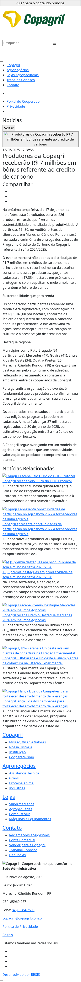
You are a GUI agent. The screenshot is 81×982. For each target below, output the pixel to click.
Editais (7, 935)
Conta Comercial (22, 840)
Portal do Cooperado (23, 101)
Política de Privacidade (20, 926)
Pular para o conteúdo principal (40, 3)
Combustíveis (19, 814)
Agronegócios (13, 27)
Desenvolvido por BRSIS (21, 974)
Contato (37, 32)
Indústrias (17, 788)
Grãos (14, 778)
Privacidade (53, 14)
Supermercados (21, 804)
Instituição (17, 752)
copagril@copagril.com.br (22, 918)
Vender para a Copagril (27, 845)
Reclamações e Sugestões (29, 835)
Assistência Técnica (24, 773)
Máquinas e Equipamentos (30, 819)
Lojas (8, 796)
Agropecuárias (20, 809)
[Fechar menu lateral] (1, 61)
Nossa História (20, 747)
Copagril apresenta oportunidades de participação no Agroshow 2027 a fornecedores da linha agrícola (39, 529)
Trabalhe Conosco (16, 32)
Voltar (9, 128)
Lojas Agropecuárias (40, 27)
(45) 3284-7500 (23, 910)
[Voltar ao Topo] (1, 980)
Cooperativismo (21, 757)
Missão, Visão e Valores (27, 742)
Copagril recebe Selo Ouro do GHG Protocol (37, 481)
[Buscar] (54, 44)
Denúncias (17, 855)
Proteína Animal (21, 783)
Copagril (63, 21)
